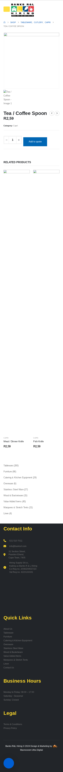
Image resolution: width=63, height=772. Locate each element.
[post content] (17, 302)
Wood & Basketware (13, 652)
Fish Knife (38, 441)
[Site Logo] (22, 10)
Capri (15, 126)
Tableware (8, 633)
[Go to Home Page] (4, 22)
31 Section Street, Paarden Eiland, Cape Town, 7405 (17, 554)
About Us (8, 629)
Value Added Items (12, 656)
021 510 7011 (15, 541)
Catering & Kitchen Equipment (18, 640)
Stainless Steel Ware (13, 648)
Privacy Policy (10, 728)
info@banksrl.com (17, 546)
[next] (57, 113)
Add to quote (35, 141)
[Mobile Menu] (7, 9)
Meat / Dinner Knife (14, 441)
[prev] (51, 113)
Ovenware (8, 644)
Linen (6, 664)
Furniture (8, 636)
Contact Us (9, 667)
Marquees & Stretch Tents (16, 660)
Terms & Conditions (13, 724)
